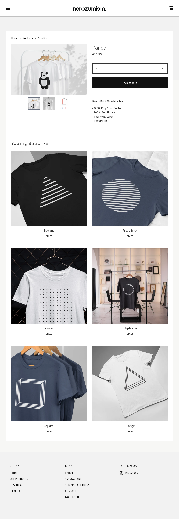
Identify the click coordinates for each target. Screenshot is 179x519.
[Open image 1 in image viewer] (49, 69)
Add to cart (130, 82)
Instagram (131, 473)
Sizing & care (73, 479)
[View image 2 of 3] (49, 103)
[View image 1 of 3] (34, 103)
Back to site (73, 497)
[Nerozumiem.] (89, 8)
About (69, 473)
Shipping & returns (77, 485)
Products (28, 38)
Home (14, 38)
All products (19, 479)
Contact (70, 491)
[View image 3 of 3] (64, 103)
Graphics (42, 38)
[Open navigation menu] (8, 8)
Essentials (17, 485)
